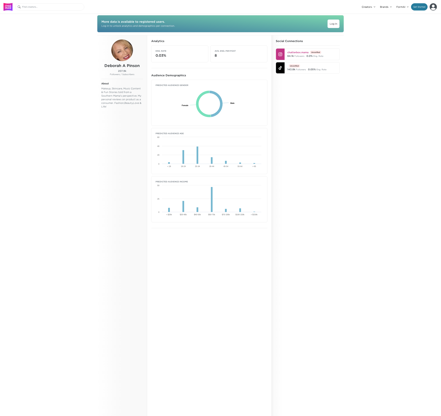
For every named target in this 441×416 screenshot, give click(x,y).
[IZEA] (8, 6)
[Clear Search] (82, 7)
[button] (419, 7)
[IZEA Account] (433, 7)
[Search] (19, 7)
